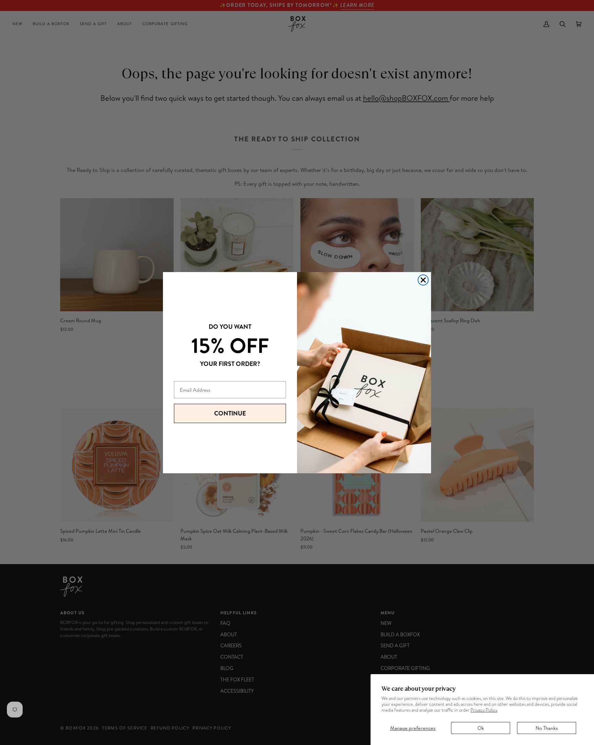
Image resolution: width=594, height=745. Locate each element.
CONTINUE (230, 413)
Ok (480, 728)
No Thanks (547, 728)
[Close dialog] (423, 280)
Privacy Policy (484, 710)
